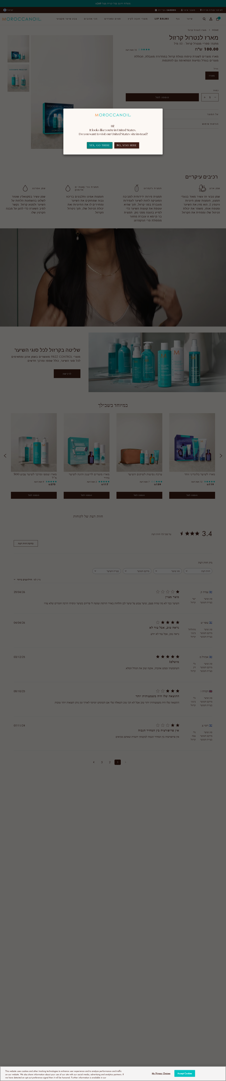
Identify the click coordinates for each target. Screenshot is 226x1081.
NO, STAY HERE (127, 145)
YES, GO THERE (100, 145)
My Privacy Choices (161, 1073)
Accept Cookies (185, 1073)
